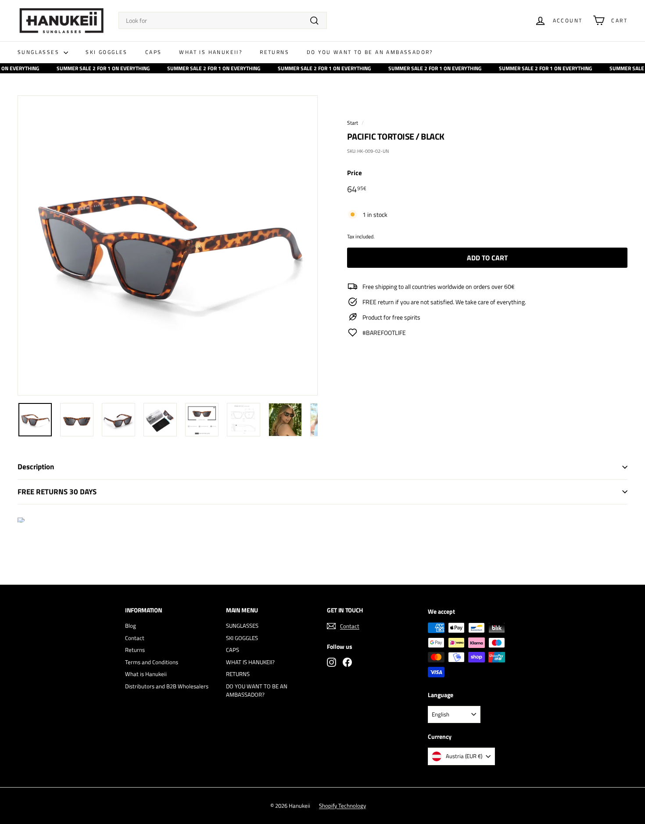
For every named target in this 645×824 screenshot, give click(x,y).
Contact (134, 637)
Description (36, 466)
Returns (135, 649)
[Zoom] (167, 245)
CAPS (153, 52)
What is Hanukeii (146, 673)
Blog (130, 625)
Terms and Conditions (151, 662)
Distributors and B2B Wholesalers (166, 686)
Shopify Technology (342, 805)
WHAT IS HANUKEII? (210, 52)
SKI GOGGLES (106, 52)
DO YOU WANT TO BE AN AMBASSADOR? (370, 52)
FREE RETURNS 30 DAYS (57, 491)
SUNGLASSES (39, 52)
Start (352, 123)
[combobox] (222, 20)
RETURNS (274, 52)
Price (354, 173)
